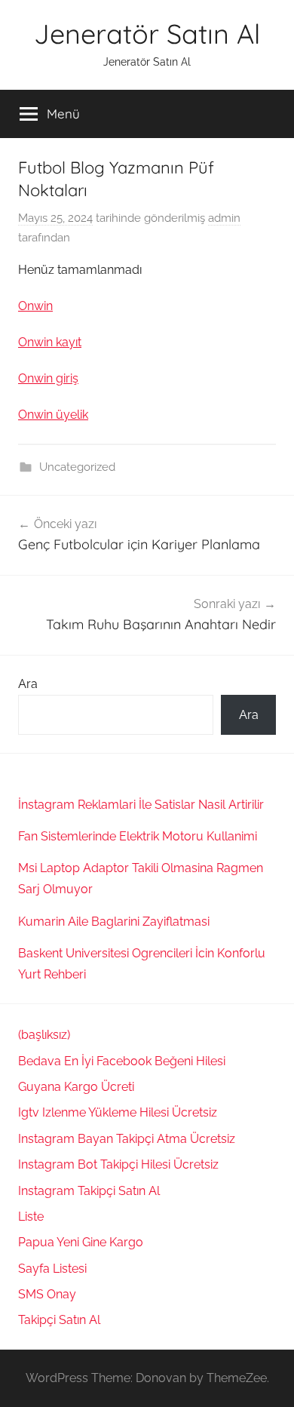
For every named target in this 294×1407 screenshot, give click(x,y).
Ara (28, 684)
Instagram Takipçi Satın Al (90, 1191)
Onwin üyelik (53, 414)
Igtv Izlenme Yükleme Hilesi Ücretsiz (117, 1112)
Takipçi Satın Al (59, 1320)
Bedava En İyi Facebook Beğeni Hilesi (121, 1061)
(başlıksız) (44, 1035)
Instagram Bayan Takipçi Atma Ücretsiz (126, 1139)
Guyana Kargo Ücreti (76, 1087)
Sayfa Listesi (52, 1268)
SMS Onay (47, 1294)
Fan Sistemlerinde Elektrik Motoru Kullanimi (137, 836)
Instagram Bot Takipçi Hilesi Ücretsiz (118, 1164)
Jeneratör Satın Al (147, 34)
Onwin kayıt (49, 342)
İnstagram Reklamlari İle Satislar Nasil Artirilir (141, 804)
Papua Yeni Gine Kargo (80, 1242)
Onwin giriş (48, 378)
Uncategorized (77, 467)
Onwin (35, 306)
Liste (31, 1216)
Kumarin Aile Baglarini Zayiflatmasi (114, 921)
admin (224, 218)
